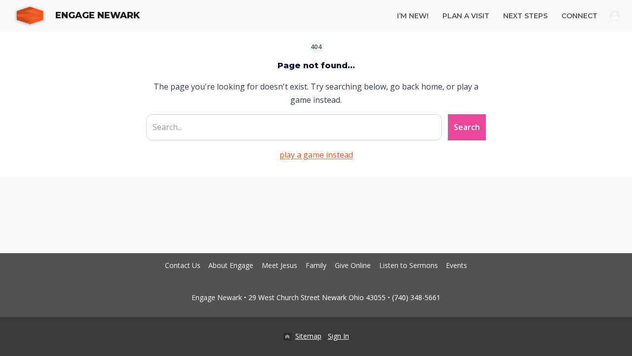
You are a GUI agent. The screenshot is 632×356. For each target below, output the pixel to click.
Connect (579, 15)
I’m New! (413, 15)
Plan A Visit (465, 15)
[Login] (614, 15)
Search (467, 127)
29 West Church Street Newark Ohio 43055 (317, 297)
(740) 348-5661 (416, 297)
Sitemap (308, 336)
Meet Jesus (279, 265)
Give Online (353, 265)
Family (316, 265)
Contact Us (182, 265)
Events (456, 265)
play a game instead (316, 154)
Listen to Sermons (408, 265)
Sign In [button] (338, 336)
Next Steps (525, 15)
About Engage (230, 265)
